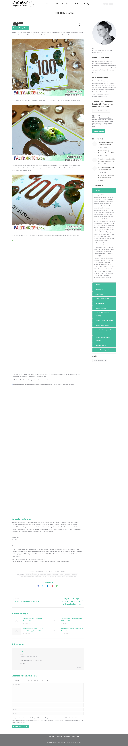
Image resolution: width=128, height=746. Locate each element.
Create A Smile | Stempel (45, 574)
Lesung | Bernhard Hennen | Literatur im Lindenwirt (105, 143)
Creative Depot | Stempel (57, 574)
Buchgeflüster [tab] (100, 303)
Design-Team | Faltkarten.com (71, 574)
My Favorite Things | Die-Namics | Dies (56, 576)
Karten (15, 25)
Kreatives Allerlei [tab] (101, 345)
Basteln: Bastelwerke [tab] (102, 325)
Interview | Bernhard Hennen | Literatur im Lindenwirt (106, 168)
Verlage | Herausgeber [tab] (102, 299)
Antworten (79, 667)
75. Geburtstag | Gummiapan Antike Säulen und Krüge (71, 620)
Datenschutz (58, 736)
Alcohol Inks (36, 574)
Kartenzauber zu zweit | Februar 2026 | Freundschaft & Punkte (72, 630)
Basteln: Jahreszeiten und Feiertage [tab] (103, 314)
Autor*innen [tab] (99, 294)
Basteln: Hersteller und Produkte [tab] (103, 339)
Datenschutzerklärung (105, 118)
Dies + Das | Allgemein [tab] (102, 350)
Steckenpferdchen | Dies (71, 576)
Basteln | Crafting (17, 22)
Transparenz (75, 736)
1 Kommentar (63, 571)
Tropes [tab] (98, 284)
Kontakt (51, 736)
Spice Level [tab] (99, 289)
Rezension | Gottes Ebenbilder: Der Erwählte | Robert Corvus (106, 160)
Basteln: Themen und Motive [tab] (104, 320)
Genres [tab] (98, 190)
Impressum (67, 736)
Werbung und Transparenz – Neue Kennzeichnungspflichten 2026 (33, 630)
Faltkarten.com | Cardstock (25, 576)
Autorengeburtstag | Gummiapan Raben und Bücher (32, 620)
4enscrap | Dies (28, 574)
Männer (44, 576)
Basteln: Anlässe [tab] (101, 308)
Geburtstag (34, 576)
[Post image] (16, 621)
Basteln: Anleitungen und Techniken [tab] (103, 331)
